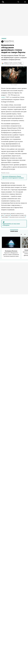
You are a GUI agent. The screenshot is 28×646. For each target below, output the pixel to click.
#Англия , (8, 215)
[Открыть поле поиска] (18, 2)
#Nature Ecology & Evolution (17, 217)
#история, (4, 213)
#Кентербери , (6, 217)
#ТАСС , (3, 215)
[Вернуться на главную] (3, 2)
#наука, (9, 213)
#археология (20, 213)
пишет (3, 97)
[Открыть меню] (25, 2)
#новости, (14, 213)
